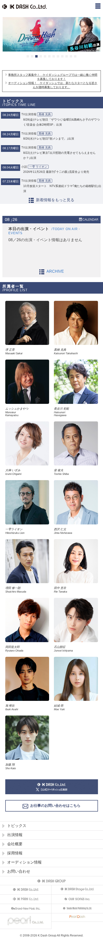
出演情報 (15, 835)
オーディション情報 (24, 862)
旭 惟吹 (11, 707)
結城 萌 (59, 707)
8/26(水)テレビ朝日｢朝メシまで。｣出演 (48, 138)
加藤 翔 (10, 766)
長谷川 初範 (61, 412)
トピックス (16, 826)
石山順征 (63, 648)
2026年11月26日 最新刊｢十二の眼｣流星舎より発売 (56, 172)
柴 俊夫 (61, 472)
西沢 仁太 (63, 531)
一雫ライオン (14, 531)
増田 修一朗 (15, 589)
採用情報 (15, 853)
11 (71, 56)
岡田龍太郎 (14, 648)
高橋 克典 (45, 114)
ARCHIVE (55, 271)
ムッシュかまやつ (16, 412)
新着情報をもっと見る (55, 200)
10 (66, 56)
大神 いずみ (13, 472)
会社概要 (15, 844)
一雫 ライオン (38, 166)
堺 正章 (13, 351)
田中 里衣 (60, 589)
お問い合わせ (18, 871)
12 (75, 56)
